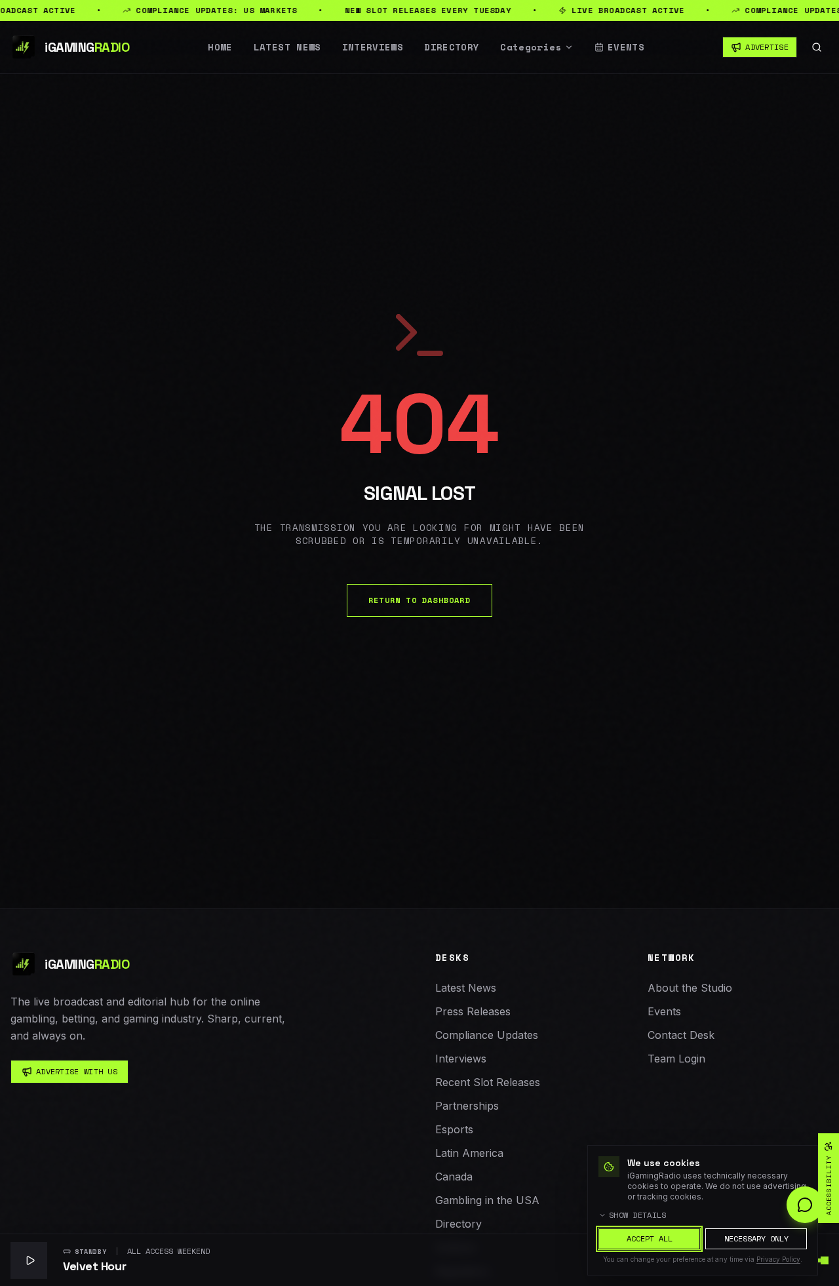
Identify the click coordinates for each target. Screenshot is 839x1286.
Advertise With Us (76, 1071)
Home (220, 47)
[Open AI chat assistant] (805, 1204)
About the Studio (690, 987)
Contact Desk (681, 1035)
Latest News (287, 47)
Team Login (676, 1058)
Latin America (469, 1152)
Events (626, 47)
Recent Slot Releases (487, 1082)
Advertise (767, 46)
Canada (454, 1176)
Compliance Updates (486, 1035)
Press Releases (473, 1011)
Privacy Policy (778, 1259)
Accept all (650, 1238)
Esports (454, 1129)
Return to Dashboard (419, 600)
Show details (638, 1215)
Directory (451, 47)
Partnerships (467, 1105)
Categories (531, 47)
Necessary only (756, 1238)
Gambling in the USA (487, 1200)
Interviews (373, 47)
